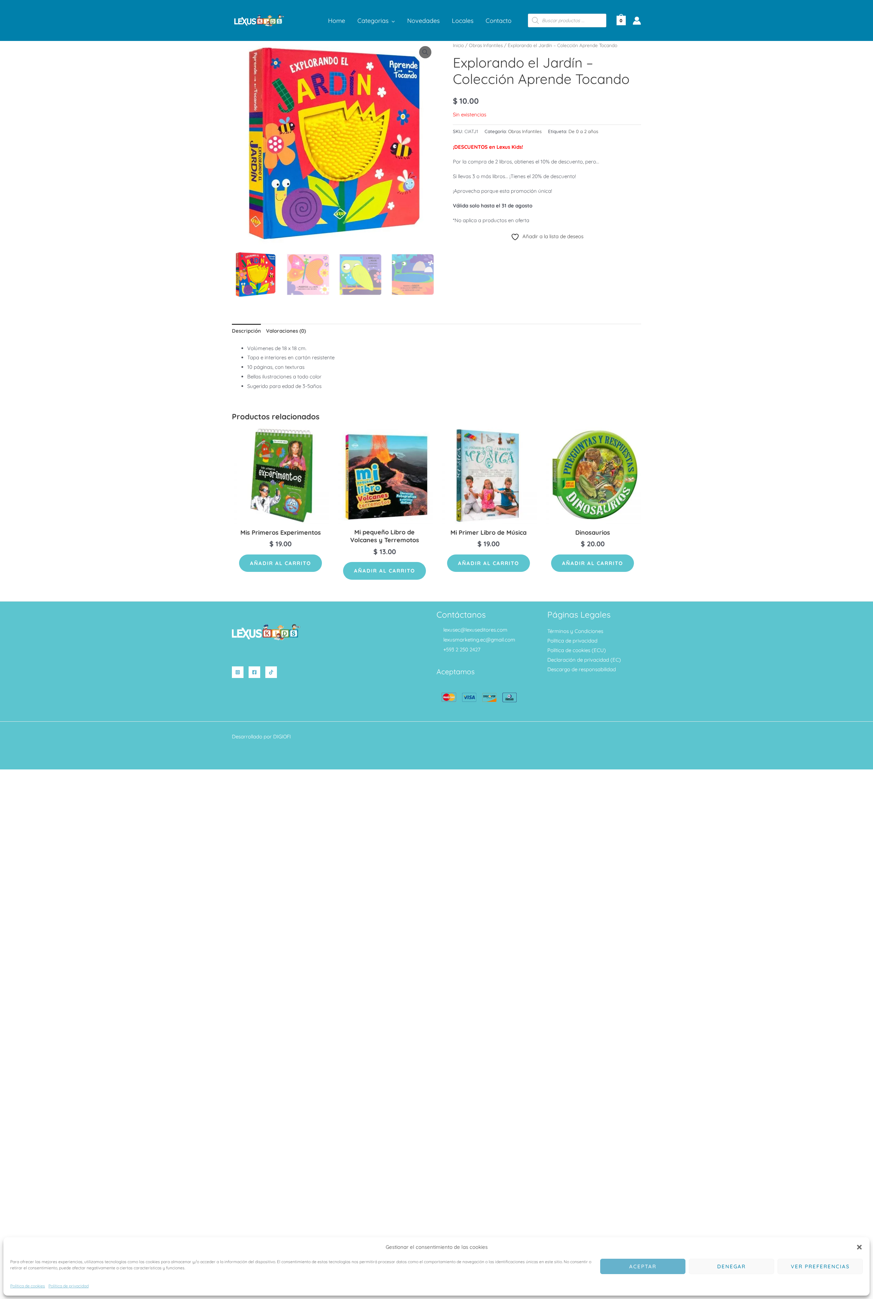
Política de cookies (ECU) (576, 650)
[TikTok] (271, 672)
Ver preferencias (820, 1266)
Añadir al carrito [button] (280, 563)
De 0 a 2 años (583, 131)
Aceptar (642, 1266)
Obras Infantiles (486, 45)
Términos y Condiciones (575, 631)
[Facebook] (254, 672)
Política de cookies (27, 1285)
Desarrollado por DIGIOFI (261, 736)
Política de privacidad (68, 1285)
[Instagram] (237, 672)
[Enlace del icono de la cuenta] (637, 20)
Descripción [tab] (246, 331)
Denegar (731, 1266)
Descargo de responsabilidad (581, 669)
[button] (859, 1247)
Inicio (458, 45)
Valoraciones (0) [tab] (286, 331)
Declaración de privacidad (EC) (584, 659)
